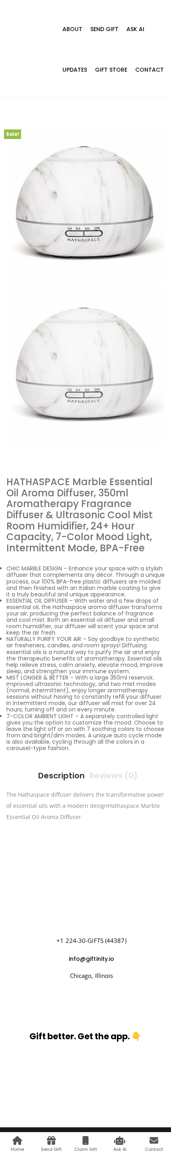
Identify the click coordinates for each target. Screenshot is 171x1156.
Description (61, 775)
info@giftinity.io (92, 959)
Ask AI (135, 29)
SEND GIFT (104, 29)
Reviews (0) (113, 775)
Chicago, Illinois (91, 976)
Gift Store (111, 70)
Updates (74, 70)
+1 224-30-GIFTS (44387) (91, 940)
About (72, 29)
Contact (149, 70)
